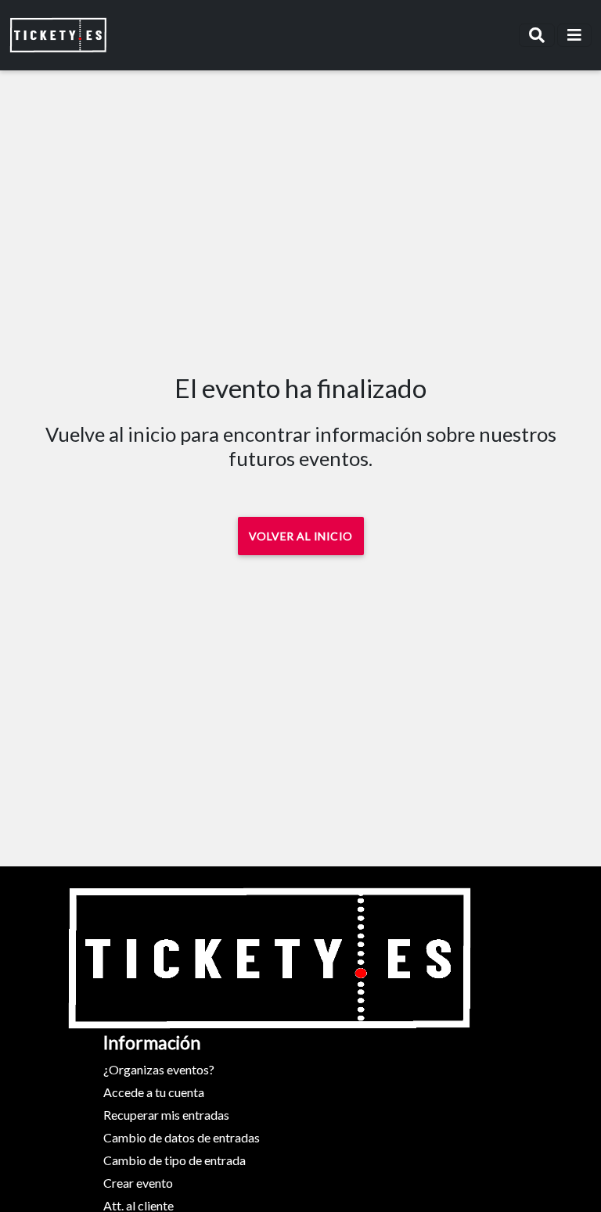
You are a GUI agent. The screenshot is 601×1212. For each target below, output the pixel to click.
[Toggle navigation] (537, 35)
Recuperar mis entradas (166, 1114)
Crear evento (138, 1182)
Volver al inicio (301, 536)
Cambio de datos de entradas (181, 1137)
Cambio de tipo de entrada (174, 1160)
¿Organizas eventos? (158, 1069)
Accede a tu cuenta (153, 1092)
